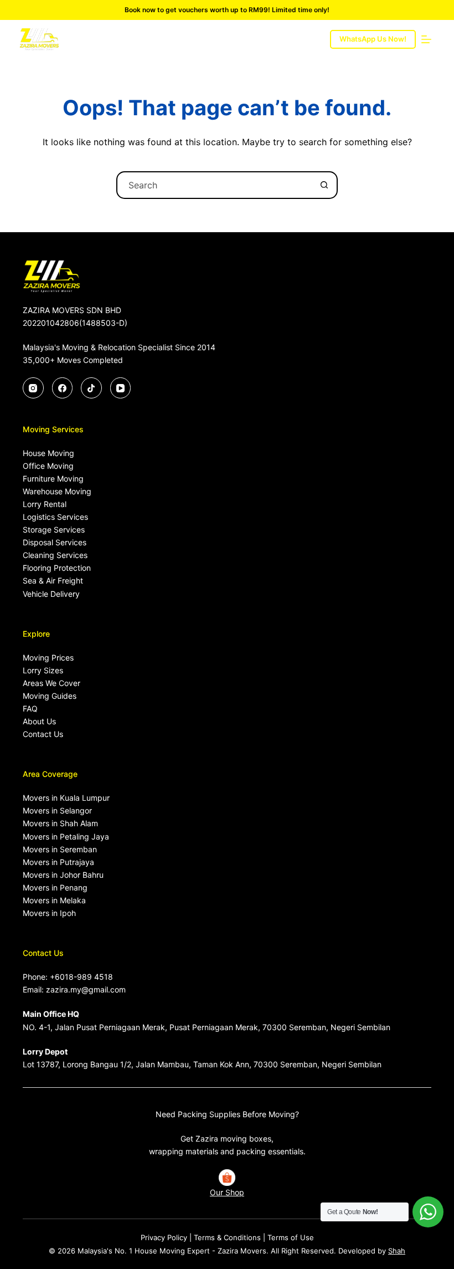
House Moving (48, 453)
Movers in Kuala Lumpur (66, 797)
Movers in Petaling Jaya (66, 836)
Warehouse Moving (57, 491)
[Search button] (324, 185)
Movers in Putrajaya (58, 862)
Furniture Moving (53, 478)
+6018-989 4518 (81, 976)
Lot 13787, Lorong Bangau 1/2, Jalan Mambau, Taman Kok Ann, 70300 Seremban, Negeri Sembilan (202, 1064)
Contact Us (43, 734)
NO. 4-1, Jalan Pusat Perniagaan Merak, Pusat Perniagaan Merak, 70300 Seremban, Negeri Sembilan (206, 1027)
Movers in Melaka (54, 900)
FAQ (30, 708)
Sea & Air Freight (53, 580)
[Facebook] (62, 387)
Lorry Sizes (43, 670)
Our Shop (227, 1192)
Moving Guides (49, 695)
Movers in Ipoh (49, 913)
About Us (39, 721)
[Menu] (426, 39)
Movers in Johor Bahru (63, 874)
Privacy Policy (164, 1237)
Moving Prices (48, 657)
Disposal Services (54, 542)
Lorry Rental (44, 504)
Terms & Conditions (227, 1237)
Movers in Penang (55, 887)
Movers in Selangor (57, 810)
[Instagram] (33, 387)
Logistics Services (55, 516)
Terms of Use (290, 1237)
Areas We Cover (51, 683)
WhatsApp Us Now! (372, 38)
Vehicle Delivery (51, 593)
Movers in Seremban (60, 849)
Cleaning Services (55, 555)
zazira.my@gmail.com (86, 989)
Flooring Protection (57, 567)
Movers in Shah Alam (60, 823)
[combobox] (214, 185)
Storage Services (54, 529)
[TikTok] (91, 387)
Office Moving (48, 465)
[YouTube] (120, 387)
